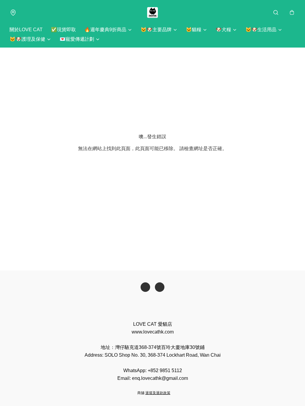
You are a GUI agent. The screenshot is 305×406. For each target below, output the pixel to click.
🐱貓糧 (193, 29)
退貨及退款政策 (157, 393)
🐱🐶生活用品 (260, 29)
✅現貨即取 (63, 29)
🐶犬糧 (223, 29)
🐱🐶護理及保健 (27, 39)
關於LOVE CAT (26, 29)
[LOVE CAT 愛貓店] (152, 12)
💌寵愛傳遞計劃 (77, 39)
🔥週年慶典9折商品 (105, 29)
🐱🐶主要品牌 (156, 29)
